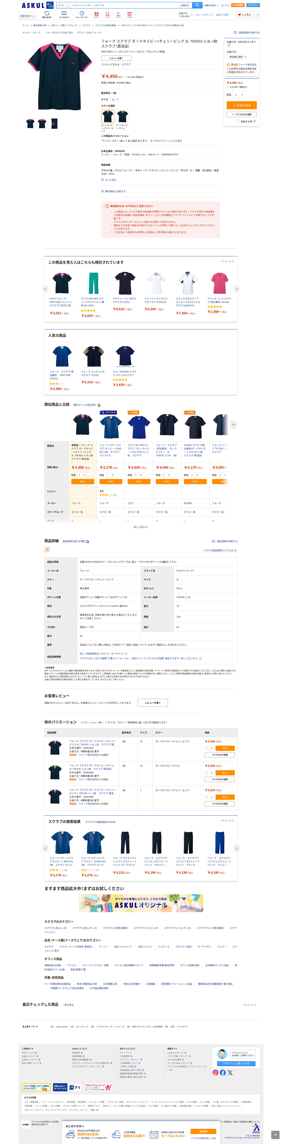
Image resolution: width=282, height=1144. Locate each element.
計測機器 (150, 984)
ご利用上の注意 (126, 1067)
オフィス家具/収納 (189, 965)
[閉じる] (220, 1121)
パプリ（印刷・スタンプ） (177, 1056)
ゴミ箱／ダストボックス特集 (225, 1102)
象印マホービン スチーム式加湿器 (147, 1027)
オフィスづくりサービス (56, 1110)
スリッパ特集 (41, 1106)
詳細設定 (185, 5)
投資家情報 (77, 1056)
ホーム (25, 25)
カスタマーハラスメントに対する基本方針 (90, 1063)
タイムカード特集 (96, 1102)
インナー (221, 946)
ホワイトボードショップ (137, 1102)
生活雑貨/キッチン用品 (217, 965)
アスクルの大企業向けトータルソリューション (187, 1068)
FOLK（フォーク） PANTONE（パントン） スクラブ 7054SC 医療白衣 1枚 (152, 25)
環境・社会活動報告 (80, 1060)
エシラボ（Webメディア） (178, 1063)
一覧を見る (68, 1005)
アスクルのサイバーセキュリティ (87, 1067)
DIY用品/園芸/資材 (99, 988)
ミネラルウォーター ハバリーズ (110, 1027)
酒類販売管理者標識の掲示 (131, 1074)
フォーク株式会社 (247, 64)
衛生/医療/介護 (39, 25)
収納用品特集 (185, 1106)
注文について (28, 1053)
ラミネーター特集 (115, 1102)
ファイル (71, 965)
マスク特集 (153, 1106)
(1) (115, 494)
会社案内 (76, 1053)
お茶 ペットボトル (179, 1027)
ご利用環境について (128, 1063)
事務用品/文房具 (52, 965)
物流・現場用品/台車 (87, 984)
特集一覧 (94, 1110)
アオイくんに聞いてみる (236, 1063)
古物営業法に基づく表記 (130, 1070)
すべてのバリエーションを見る (166, 140)
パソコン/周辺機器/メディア (129, 965)
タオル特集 (55, 1106)
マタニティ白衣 (183, 946)
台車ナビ (106, 1106)
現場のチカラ (94, 1106)
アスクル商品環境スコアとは (218, 550)
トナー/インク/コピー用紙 (95, 965)
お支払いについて (30, 1060)
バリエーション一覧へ (92, 722)
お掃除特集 (246, 1102)
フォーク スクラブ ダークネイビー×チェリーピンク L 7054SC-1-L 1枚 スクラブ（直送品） (92, 792)
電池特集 (82, 1102)
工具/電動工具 (110, 984)
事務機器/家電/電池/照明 (161, 965)
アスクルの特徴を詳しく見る (203, 1138)
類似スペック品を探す (85, 405)
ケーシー (103, 946)
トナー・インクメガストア (52, 1102)
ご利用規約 (125, 1056)
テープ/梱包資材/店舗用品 (57, 984)
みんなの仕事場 (174, 1060)
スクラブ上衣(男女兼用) (105, 25)
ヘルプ (227, 5)
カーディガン (204, 946)
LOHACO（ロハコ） (175, 1053)
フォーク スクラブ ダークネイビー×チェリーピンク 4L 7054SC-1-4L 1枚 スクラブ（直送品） (92, 743)
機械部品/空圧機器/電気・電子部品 (215, 984)
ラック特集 (204, 1102)
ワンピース (163, 946)
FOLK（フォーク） (94, 33)
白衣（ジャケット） (123, 946)
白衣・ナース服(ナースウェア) (64, 25)
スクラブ (86, 25)
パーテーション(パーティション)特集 (167, 1102)
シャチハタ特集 (201, 1106)
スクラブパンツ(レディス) (177, 928)
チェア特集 (191, 1102)
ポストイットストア (33, 1110)
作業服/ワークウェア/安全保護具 (67, 988)
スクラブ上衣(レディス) (85, 928)
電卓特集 (71, 1102)
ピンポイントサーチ (78, 1110)
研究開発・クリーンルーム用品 (176, 984)
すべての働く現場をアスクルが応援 (129, 1106)
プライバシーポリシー (129, 1060)
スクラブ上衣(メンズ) (55, 928)
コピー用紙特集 (31, 1102)
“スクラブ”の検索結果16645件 (100, 822)
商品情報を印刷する (248, 32)
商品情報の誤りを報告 (74, 541)
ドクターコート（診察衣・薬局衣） (76, 946)
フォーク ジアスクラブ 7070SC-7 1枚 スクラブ (223, 448)
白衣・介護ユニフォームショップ (225, 1106)
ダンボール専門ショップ (74, 1106)
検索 (197, 5)
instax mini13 (62, 1027)
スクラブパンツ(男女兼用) (210, 928)
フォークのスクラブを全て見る (59, 33)
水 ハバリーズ (82, 1027)
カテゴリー (26, 16)
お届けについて (29, 1056)
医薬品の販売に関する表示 (131, 1077)
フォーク (36, 33)
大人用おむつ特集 (169, 1106)
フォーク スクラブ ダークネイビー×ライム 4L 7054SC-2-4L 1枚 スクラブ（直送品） (91, 767)
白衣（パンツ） (145, 946)
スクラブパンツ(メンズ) (146, 928)
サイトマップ (126, 1053)
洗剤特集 (28, 1106)
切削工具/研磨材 (131, 984)
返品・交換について (30, 1063)
